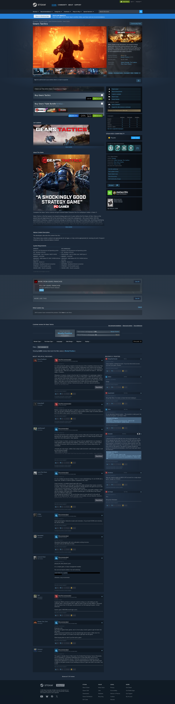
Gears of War (117, 164)
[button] (36, 11)
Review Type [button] (37, 341)
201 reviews (40, 558)
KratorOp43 (41, 403)
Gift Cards (85, 699)
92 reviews (40, 474)
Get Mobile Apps (130, 690)
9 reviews (40, 516)
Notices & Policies (115, 693)
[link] (85, 115)
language (138, 1)
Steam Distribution (87, 696)
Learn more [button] (135, 137)
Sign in (36, 79)
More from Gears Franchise (50, 281)
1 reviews (40, 651)
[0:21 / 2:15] (70, 47)
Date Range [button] (69, 341)
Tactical (136, 73)
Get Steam (129, 687)
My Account (129, 696)
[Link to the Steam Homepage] (39, 6)
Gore (132, 73)
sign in (132, 1)
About (70, 5)
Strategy (110, 73)
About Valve (101, 687)
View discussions (112, 176)
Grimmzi (40, 649)
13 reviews (40, 405)
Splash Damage (125, 62)
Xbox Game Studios (126, 64)
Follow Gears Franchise (49, 286)
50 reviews (40, 623)
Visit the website (112, 169)
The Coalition (133, 62)
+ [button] (139, 73)
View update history (113, 171)
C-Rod (39, 514)
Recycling (100, 696)
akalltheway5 (41, 428)
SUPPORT (77, 5)
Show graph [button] (136, 341)
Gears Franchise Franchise (55, 21)
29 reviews (40, 361)
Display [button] (87, 341)
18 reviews (40, 537)
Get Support (129, 693)
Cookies (112, 696)
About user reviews (127, 325)
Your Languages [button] (42, 347)
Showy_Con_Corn (43, 621)
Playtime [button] (78, 341)
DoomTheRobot (42, 359)
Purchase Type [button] (49, 341)
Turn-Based (126, 73)
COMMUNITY (62, 5)
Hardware (100, 693)
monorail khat (41, 557)
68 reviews (40, 430)
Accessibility (113, 690)
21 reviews (40, 598)
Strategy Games (43, 21)
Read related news (113, 174)
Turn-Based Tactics (118, 73)
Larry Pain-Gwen (42, 472)
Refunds (112, 699)
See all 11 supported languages (115, 128)
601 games (40, 597)
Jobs (99, 690)
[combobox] (119, 11)
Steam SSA (86, 690)
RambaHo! (40, 535)
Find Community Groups (114, 179)
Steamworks (86, 693)
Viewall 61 (137, 148)
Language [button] (59, 341)
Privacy (112, 687)
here (63, 312)
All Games (35, 21)
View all (140, 307)
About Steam (86, 687)
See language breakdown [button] (114, 325)
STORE (54, 5)
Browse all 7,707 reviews (68, 676)
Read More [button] (99, 387)
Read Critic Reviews (121, 194)
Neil (39, 595)
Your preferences (138, 325)
